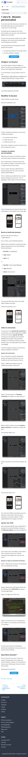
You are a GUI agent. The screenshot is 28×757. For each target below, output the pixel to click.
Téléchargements (6, 727)
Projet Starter (14, 56)
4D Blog (3, 700)
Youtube (3, 709)
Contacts (3, 742)
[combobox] (21, 2)
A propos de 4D (5, 740)
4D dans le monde (6, 744)
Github (3, 711)
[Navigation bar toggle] (2, 2)
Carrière (3, 747)
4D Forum (4, 702)
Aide (2, 731)
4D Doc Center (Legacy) (7, 722)
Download (14, 673)
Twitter (3, 707)
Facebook (3, 705)
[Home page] (2, 7)
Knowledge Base (5, 725)
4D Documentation (6, 720)
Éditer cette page (7, 678)
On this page (5, 13)
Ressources (4, 729)
